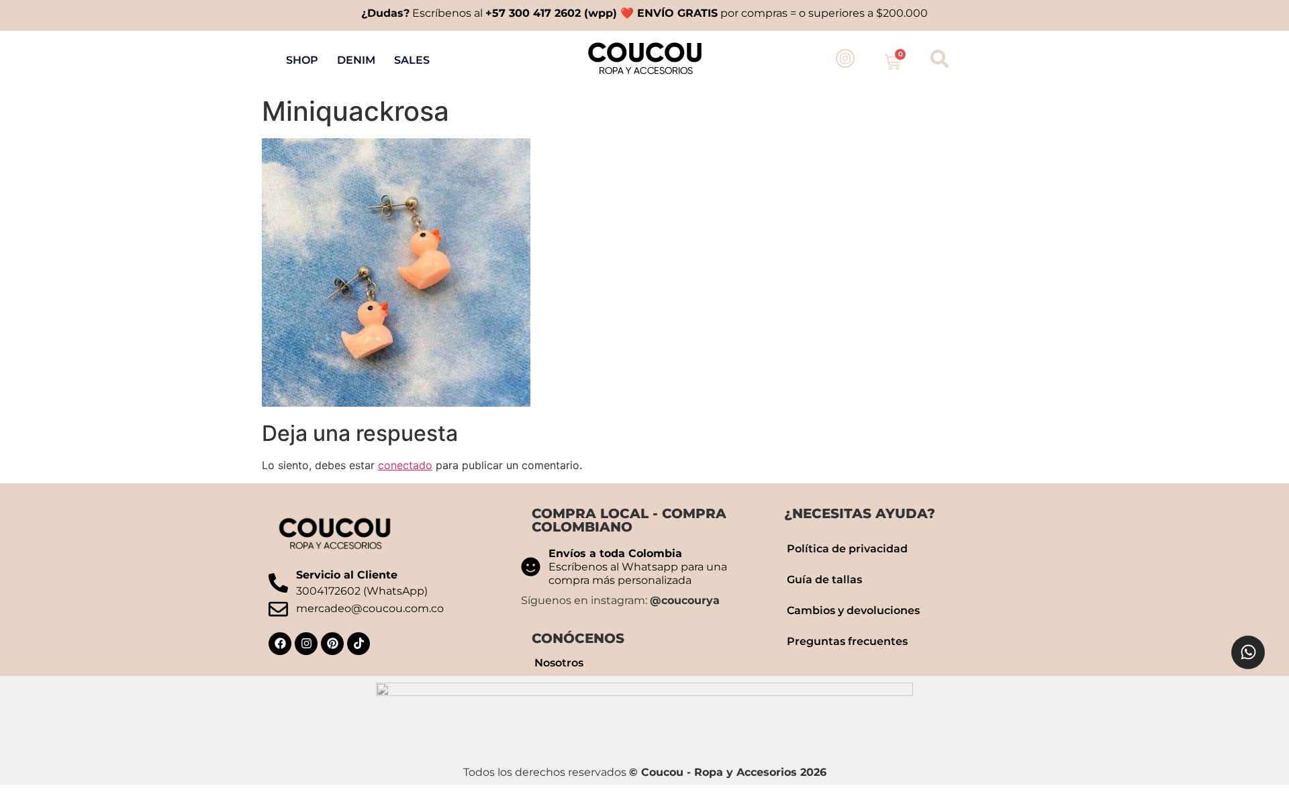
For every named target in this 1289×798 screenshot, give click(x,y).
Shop (302, 60)
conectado (405, 465)
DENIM (356, 60)
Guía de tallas (824, 579)
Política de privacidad (847, 548)
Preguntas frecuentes (847, 641)
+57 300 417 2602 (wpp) (551, 13)
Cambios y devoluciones (853, 610)
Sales (412, 60)
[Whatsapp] (1248, 652)
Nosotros (558, 662)
